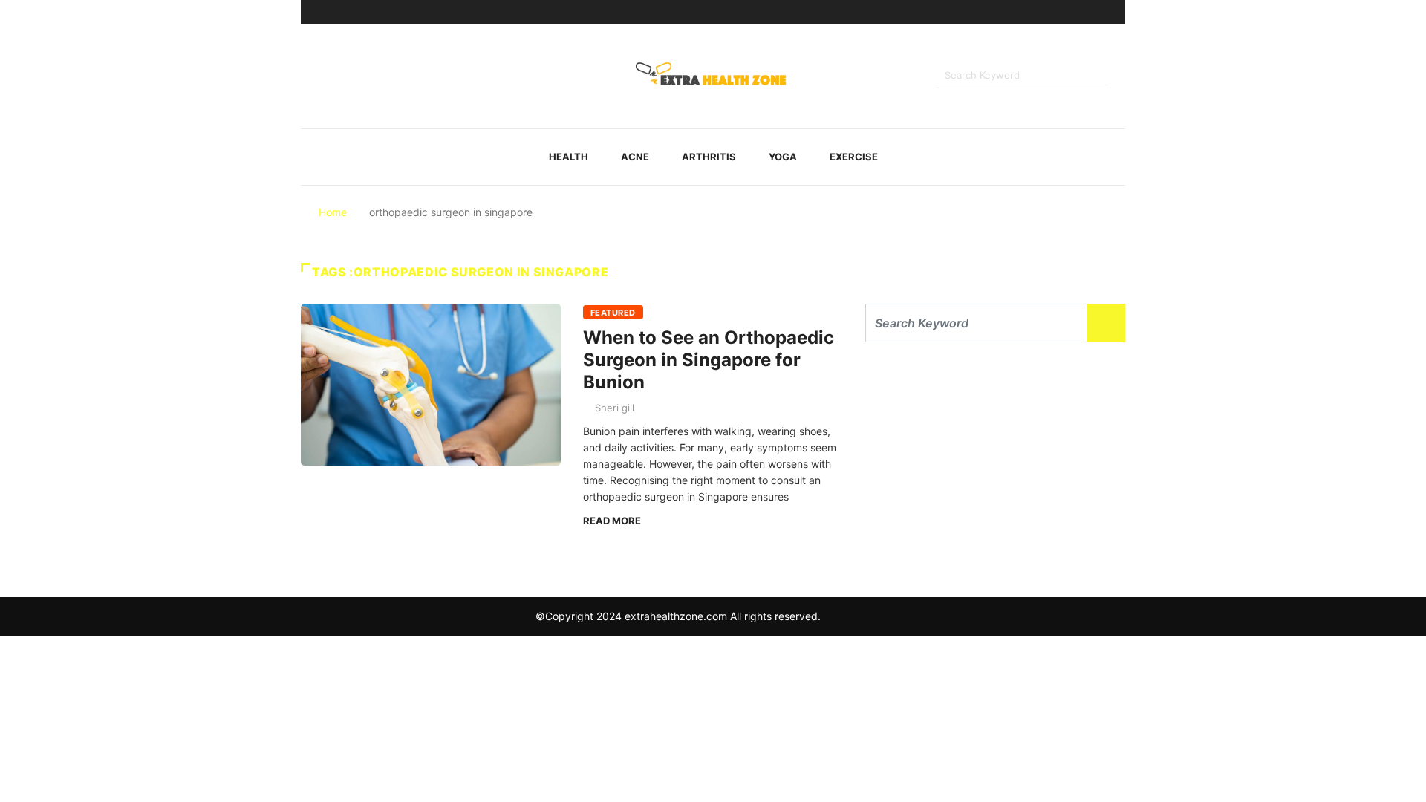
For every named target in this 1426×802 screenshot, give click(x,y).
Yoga (783, 157)
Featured (613, 312)
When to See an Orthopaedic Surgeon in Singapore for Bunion (708, 360)
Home (333, 212)
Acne (635, 157)
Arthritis (709, 157)
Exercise (854, 157)
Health (568, 157)
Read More (612, 520)
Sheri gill (614, 408)
